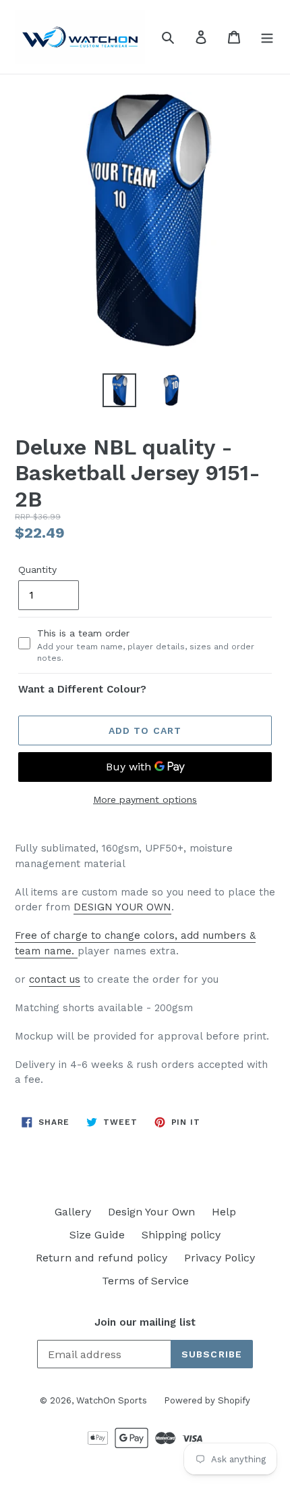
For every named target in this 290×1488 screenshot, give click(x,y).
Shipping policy (181, 1234)
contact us (54, 979)
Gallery (73, 1211)
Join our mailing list (145, 1322)
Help (224, 1211)
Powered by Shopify (207, 1400)
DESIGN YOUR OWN (122, 907)
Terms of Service (145, 1280)
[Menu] (267, 36)
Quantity (37, 569)
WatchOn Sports (111, 1400)
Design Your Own (151, 1211)
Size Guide (97, 1234)
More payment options (145, 799)
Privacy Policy (219, 1257)
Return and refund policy (101, 1257)
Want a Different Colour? (82, 689)
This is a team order (145, 645)
